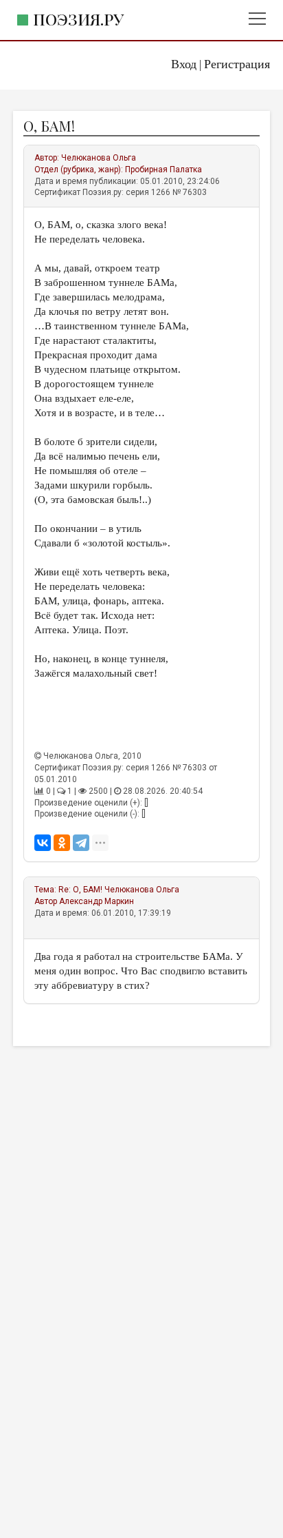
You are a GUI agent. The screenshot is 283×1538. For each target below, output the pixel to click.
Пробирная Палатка (163, 169)
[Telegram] (81, 842)
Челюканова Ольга (98, 158)
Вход (183, 64)
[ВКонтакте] (42, 842)
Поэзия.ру (78, 19)
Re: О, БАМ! (80, 889)
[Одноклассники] (62, 842)
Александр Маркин (96, 901)
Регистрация (237, 64)
